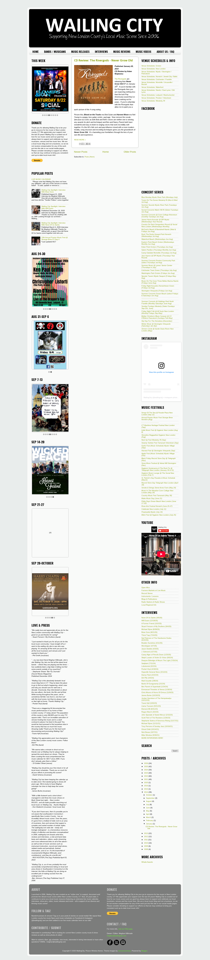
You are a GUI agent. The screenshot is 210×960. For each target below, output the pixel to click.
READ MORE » (80, 140)
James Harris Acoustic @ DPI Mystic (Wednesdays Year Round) (155, 220)
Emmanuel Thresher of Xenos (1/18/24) (156, 689)
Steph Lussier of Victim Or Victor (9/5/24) (157, 657)
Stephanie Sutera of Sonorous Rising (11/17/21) (159, 721)
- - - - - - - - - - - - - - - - (149, 422)
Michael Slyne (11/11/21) (150, 723)
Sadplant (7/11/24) (148, 663)
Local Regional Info (148, 605)
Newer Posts (80, 152)
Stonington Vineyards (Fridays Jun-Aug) (156, 291)
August (149, 801)
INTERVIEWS (101, 51)
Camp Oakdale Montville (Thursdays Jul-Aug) (158, 253)
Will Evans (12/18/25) (149, 621)
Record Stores (147, 593)
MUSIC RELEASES (80, 51)
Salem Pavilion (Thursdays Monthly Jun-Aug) (158, 250)
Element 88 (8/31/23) (149, 709)
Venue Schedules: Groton (151, 66)
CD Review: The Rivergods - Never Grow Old (103, 60)
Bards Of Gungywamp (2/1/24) (153, 684)
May (148, 811)
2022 (146, 776)
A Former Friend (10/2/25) (151, 623)
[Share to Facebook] (87, 144)
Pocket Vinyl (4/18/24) (149, 669)
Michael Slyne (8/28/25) (150, 629)
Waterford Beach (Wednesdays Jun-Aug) (157, 239)
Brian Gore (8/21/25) (149, 632)
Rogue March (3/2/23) (149, 712)
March (148, 817)
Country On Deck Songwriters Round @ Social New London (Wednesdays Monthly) (159, 225)
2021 (146, 779)
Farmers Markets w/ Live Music (153, 590)
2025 (146, 766)
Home (105, 152)
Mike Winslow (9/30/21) (150, 735)
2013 (146, 833)
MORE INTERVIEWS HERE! (152, 738)
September (150, 798)
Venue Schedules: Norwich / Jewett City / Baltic (159, 76)
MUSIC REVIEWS (121, 51)
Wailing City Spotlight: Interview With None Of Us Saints (53, 224)
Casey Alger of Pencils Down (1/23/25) (156, 655)
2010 (146, 843)
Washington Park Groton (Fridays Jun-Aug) (158, 273)
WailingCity (148, 397)
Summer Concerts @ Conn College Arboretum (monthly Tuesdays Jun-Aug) (159, 216)
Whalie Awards (147, 862)
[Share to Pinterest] (89, 144)
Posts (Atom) (90, 157)
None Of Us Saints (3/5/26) (151, 618)
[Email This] (80, 144)
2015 (146, 789)
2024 (146, 770)
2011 (146, 840)
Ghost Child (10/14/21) (150, 729)
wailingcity (158, 397)
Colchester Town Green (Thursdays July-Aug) (159, 270)
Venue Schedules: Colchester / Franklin (156, 79)
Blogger (144, 950)
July (148, 804)
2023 (146, 773)
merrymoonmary (124, 950)
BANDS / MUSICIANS (55, 51)
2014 (146, 792)
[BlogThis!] (82, 144)
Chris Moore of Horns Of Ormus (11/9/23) (157, 692)
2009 (146, 846)
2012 (146, 836)
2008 (146, 849)
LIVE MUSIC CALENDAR (41, 179)
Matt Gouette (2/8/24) (149, 681)
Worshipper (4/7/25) (149, 646)
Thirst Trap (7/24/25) (149, 635)
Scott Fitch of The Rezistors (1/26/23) (155, 718)
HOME (35, 51)
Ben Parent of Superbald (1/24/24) (154, 687)
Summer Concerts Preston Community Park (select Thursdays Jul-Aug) (158, 261)
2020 (146, 782)
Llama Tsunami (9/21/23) (151, 706)
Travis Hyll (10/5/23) (149, 703)
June (148, 808)
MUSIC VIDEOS (143, 51)
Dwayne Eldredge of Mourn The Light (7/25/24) (159, 660)
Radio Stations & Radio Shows (153, 602)
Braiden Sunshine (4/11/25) (151, 643)
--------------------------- (149, 298)
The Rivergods (120, 79)
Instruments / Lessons (149, 596)
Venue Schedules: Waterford (152, 87)
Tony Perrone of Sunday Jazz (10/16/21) (157, 726)
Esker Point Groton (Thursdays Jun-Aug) (157, 247)
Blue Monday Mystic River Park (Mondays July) (159, 197)
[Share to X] (85, 144)
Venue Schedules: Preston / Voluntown (156, 98)
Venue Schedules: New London (153, 69)
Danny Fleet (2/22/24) (149, 675)
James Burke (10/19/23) (150, 695)
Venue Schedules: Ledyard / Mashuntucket (157, 95)
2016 (146, 786)
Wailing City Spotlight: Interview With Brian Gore (53, 191)
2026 (146, 763)
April (148, 814)
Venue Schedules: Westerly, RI (153, 101)
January (149, 824)
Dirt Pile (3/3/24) (147, 678)
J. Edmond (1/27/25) (149, 652)
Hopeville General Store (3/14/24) (154, 672)
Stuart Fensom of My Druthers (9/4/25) (156, 626)
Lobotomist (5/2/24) (149, 666)
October (149, 795)
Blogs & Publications (149, 599)
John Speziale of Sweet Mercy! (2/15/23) (157, 715)
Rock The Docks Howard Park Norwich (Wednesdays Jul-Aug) (156, 235)
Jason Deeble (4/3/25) (150, 649)
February (150, 820)
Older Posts (130, 152)
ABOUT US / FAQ (165, 51)
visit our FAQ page (125, 928)
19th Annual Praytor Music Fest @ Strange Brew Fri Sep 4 (54, 238)
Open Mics (145, 587)
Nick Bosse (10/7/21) (149, 732)
